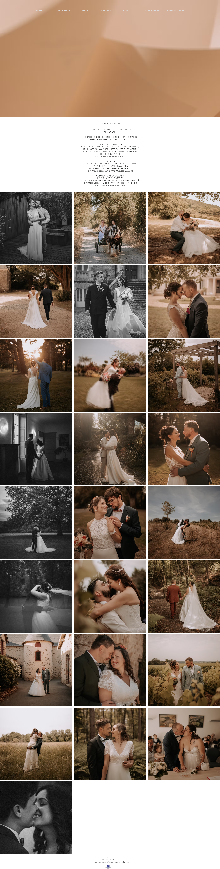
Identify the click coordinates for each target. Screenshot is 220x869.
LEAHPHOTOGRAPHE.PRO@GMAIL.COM (110, 166)
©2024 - (104, 858)
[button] (66, 11)
